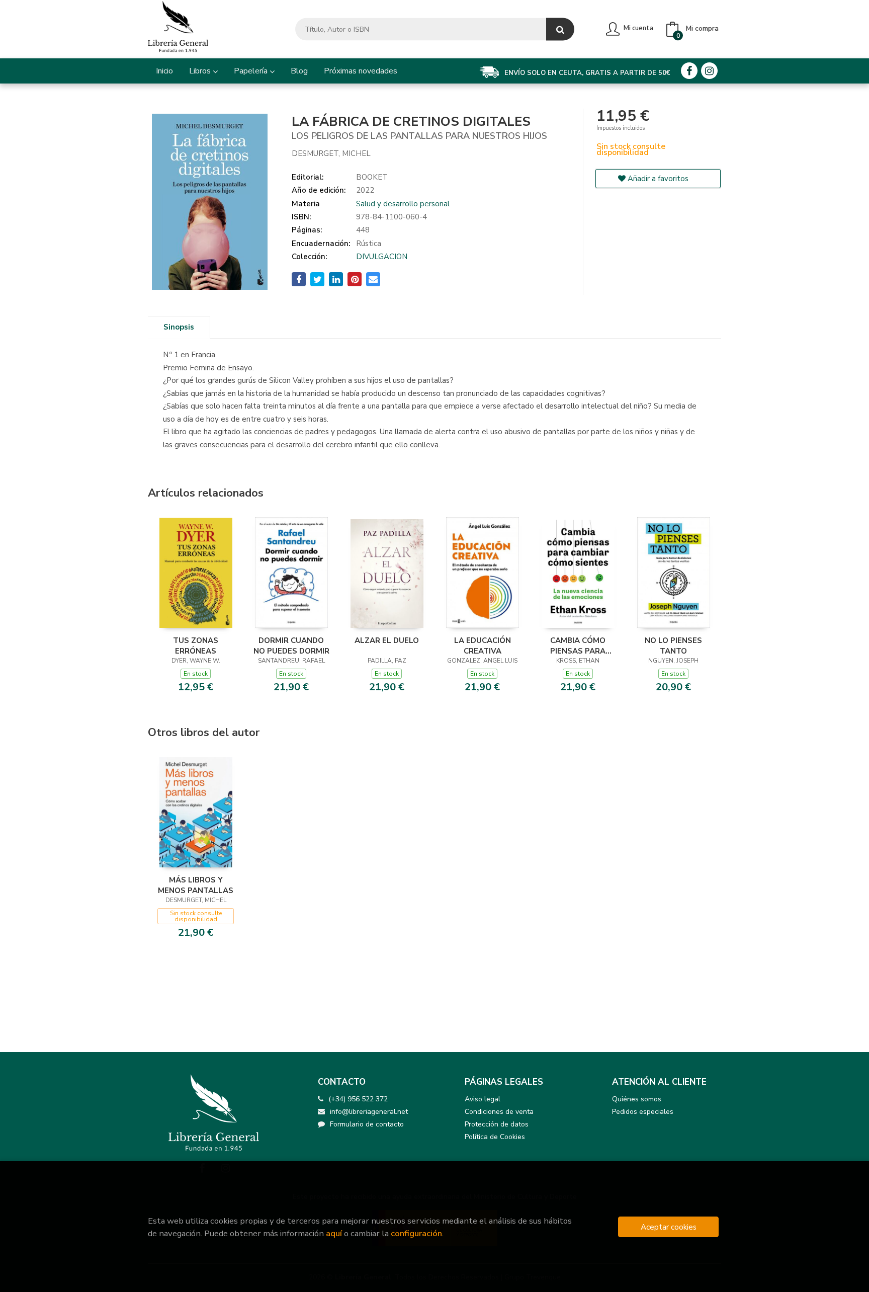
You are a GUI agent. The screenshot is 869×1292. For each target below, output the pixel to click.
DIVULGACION (381, 257)
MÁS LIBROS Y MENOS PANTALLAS (195, 885)
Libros (201, 70)
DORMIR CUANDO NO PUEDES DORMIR (291, 645)
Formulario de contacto (367, 1124)
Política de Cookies (495, 1137)
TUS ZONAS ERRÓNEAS (195, 645)
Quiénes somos (636, 1099)
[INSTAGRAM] (709, 70)
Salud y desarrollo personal (403, 204)
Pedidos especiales (642, 1111)
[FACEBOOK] (689, 70)
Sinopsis (178, 327)
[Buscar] (560, 29)
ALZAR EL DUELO (387, 640)
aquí (334, 1233)
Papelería (252, 70)
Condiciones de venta (499, 1111)
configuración (416, 1233)
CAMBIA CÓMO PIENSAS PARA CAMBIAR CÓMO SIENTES (578, 645)
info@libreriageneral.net (369, 1111)
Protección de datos (497, 1124)
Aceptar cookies (669, 1227)
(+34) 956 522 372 (358, 1099)
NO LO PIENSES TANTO (673, 645)
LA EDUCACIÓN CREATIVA (482, 645)
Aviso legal (482, 1099)
